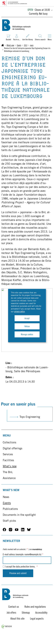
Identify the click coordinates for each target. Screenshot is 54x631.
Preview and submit (18, 573)
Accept (27, 319)
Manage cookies (27, 335)
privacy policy (19, 312)
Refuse (27, 327)
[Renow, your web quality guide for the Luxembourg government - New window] (6, 627)
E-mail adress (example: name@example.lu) (23, 554)
